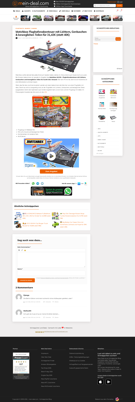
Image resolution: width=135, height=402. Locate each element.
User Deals (66, 11)
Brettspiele (101, 147)
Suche (119, 5)
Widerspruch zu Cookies (77, 361)
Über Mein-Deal (46, 357)
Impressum (44, 353)
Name (20, 269)
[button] (19, 250)
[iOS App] (78, 183)
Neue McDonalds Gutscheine (50, 386)
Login (121, 2)
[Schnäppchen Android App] (85, 183)
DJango (26, 295)
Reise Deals (53, 11)
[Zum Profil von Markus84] (19, 312)
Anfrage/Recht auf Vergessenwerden (81, 364)
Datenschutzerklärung (76, 353)
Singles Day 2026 (46, 375)
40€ (45, 92)
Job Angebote (106, 371)
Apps (99, 136)
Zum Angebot (51, 171)
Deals (18, 11)
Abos (99, 128)
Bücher (100, 150)
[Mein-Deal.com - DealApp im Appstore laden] (102, 382)
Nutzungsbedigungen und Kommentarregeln (55, 278)
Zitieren (56, 302)
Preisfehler (109, 364)
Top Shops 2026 (46, 368)
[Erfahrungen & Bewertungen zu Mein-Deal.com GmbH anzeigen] (21, 366)
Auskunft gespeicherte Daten (78, 368)
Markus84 (27, 311)
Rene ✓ (20, 38)
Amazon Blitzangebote (48, 364)
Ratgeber (77, 11)
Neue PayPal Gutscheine (49, 379)
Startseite (20, 28)
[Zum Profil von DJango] (19, 297)
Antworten (48, 302)
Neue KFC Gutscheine (48, 382)
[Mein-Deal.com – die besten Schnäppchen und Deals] (30, 4)
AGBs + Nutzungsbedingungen (79, 357)
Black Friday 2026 (47, 371)
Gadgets (27, 11)
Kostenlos (100, 11)
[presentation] (19, 250)
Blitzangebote (39, 11)
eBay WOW (88, 11)
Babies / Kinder (31, 28)
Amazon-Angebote (103, 132)
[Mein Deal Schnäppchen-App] (110, 382)
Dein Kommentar (24, 247)
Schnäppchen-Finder (47, 361)
